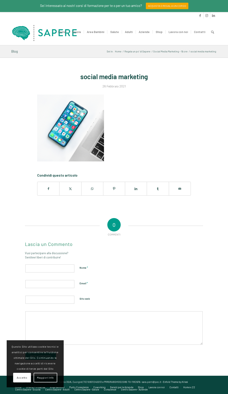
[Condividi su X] (70, 188)
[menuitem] (62, 32)
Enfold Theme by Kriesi (175, 381)
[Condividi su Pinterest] (114, 188)
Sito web (84, 298)
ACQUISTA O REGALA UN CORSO (167, 5)
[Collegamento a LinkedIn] (213, 15)
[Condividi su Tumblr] (158, 188)
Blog (14, 51)
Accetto (22, 377)
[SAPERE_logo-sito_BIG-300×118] (44, 32)
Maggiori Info (45, 377)
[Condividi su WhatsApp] (92, 188)
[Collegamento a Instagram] (207, 15)
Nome (83, 267)
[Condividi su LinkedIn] (136, 188)
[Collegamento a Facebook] (200, 15)
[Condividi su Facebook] (48, 188)
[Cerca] (212, 32)
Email (83, 283)
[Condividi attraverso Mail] (180, 188)
